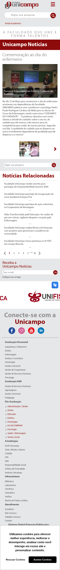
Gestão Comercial (12, 366)
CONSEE (8, 454)
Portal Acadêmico (13, 23)
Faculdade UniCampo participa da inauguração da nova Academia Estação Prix (29, 195)
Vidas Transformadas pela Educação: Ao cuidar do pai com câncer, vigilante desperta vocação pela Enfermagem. (28, 217)
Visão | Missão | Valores (15, 450)
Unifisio (8, 497)
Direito (8, 351)
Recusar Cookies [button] (15, 559)
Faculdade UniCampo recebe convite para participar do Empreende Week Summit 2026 (26, 185)
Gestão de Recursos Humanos (18, 374)
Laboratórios (10, 485)
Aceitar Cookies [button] (43, 559)
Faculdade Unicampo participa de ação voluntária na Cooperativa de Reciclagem (28, 206)
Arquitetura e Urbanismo (16, 347)
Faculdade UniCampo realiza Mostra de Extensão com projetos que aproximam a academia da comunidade (28, 231)
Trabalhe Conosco (12, 517)
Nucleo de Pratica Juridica (16, 501)
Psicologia (9, 378)
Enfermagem (10, 355)
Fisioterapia (10, 362)
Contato (8, 521)
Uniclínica (9, 489)
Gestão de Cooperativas (15, 370)
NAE (7, 461)
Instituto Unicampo (13, 473)
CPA (6, 457)
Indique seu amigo (11, 277)
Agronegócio (10, 390)
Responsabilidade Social (15, 465)
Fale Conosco (10, 513)
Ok (55, 272)
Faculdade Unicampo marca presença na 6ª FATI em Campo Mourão (27, 242)
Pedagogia (9, 398)
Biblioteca (9, 482)
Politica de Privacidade (15, 469)
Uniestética (10, 493)
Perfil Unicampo (12, 446)
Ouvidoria (9, 509)
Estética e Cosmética (14, 359)
